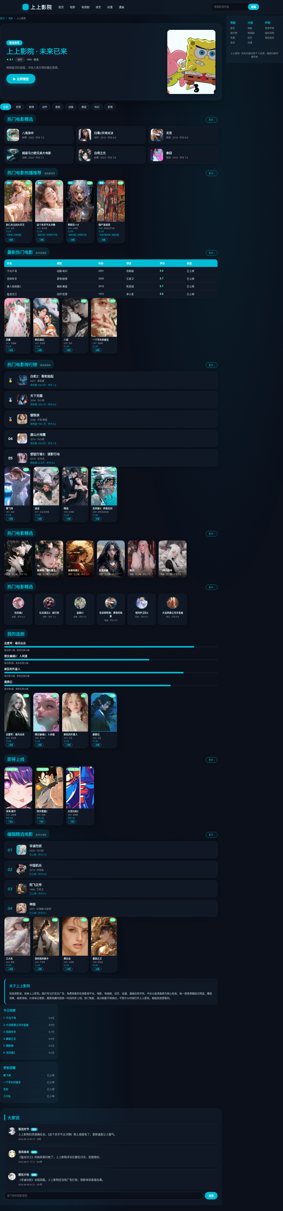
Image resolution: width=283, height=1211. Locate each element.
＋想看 (10, 240)
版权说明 (269, 33)
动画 (70, 107)
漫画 (121, 7)
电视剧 (85, 7)
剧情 (31, 107)
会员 (232, 42)
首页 (61, 7)
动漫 (110, 7)
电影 (72, 7)
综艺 (98, 7)
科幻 (97, 107)
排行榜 (233, 33)
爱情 (110, 107)
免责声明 (269, 28)
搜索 (253, 7)
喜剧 (57, 107)
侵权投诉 (269, 37)
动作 (44, 107)
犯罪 (18, 107)
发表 (211, 1195)
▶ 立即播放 (21, 79)
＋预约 (10, 821)
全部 (5, 107)
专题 (232, 37)
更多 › (212, 120)
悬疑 (83, 107)
